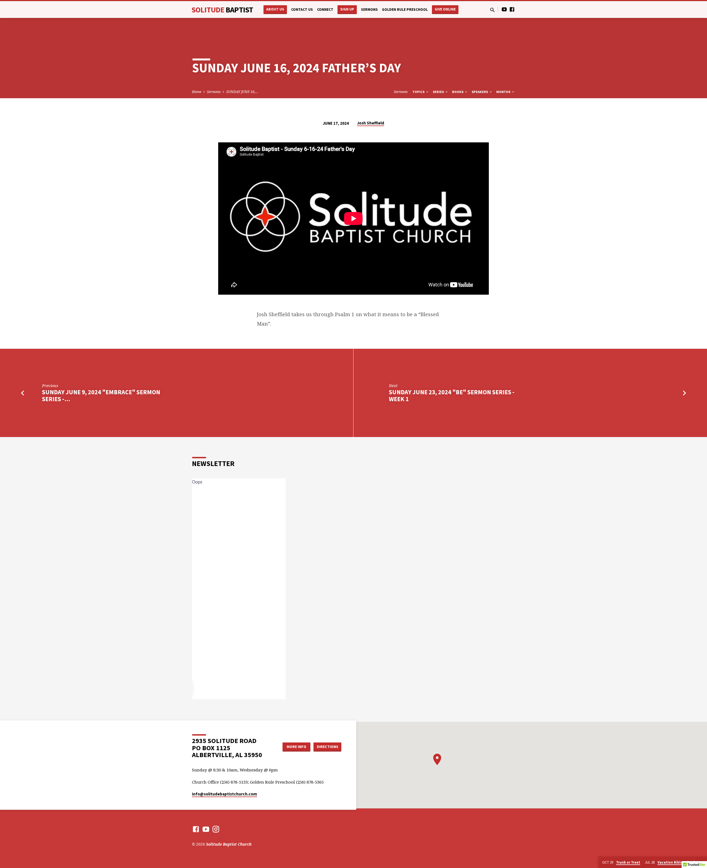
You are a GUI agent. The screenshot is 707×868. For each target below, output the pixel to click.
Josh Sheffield (370, 123)
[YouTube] (504, 9)
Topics (418, 92)
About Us (275, 9)
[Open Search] (492, 10)
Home (196, 91)
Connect (325, 9)
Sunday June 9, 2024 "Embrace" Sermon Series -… (101, 395)
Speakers (480, 92)
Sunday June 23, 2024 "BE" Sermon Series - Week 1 (452, 395)
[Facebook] (512, 9)
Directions (327, 746)
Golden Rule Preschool (405, 9)
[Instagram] (216, 829)
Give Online (445, 9)
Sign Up (347, 9)
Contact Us (302, 9)
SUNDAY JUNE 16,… (242, 91)
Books (458, 92)
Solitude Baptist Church (229, 844)
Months (503, 92)
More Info (296, 746)
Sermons (369, 9)
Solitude (222, 10)
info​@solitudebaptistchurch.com (224, 794)
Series (439, 92)
